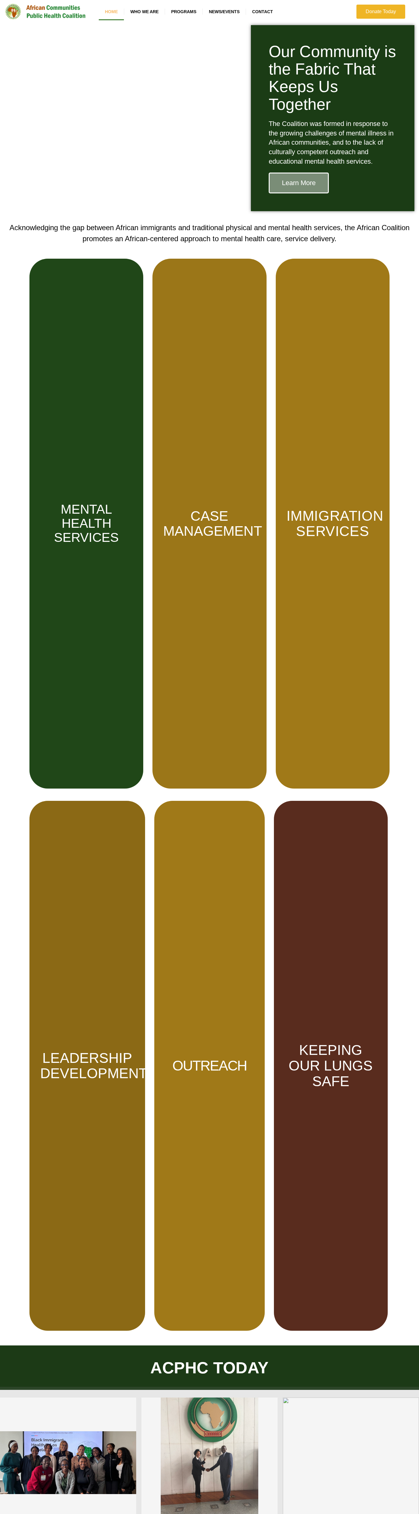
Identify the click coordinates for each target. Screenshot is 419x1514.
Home (111, 11)
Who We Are (144, 11)
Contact (262, 11)
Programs (183, 11)
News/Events (224, 11)
